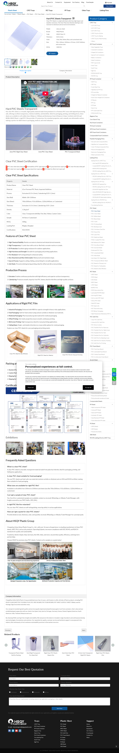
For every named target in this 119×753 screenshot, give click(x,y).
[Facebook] (9, 730)
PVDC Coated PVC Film (97, 240)
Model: (48, 29)
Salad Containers (95, 60)
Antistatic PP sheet (96, 415)
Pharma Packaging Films (98, 149)
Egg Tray (93, 70)
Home (88, 724)
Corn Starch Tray (95, 119)
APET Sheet (94, 274)
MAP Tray (94, 82)
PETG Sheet (94, 277)
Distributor (13, 692)
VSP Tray (93, 84)
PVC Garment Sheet (96, 247)
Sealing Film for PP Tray (97, 181)
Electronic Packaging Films (98, 152)
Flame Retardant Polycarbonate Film (101, 374)
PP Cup (93, 102)
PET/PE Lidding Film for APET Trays (102, 171)
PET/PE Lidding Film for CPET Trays (102, 176)
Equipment (67, 2)
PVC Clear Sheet (95, 211)
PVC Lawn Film (95, 234)
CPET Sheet (94, 285)
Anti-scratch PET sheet (97, 298)
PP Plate (93, 105)
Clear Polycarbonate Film (98, 371)
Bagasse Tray (94, 116)
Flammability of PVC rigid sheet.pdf (37, 166)
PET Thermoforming (96, 308)
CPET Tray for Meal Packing (98, 38)
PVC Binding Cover (96, 226)
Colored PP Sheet (96, 410)
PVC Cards (94, 221)
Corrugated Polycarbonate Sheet (100, 390)
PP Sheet (92, 404)
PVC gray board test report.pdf (57, 166)
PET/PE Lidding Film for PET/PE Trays (103, 202)
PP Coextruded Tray (96, 110)
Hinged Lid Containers (97, 52)
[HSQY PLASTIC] (17, 722)
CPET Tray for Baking (97, 36)
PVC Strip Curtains (96, 325)
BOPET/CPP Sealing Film (99, 184)
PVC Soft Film (94, 316)
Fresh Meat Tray (95, 87)
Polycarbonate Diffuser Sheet (99, 393)
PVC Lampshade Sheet (97, 253)
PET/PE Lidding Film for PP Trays (102, 187)
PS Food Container (95, 126)
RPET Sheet (94, 282)
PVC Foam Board (95, 346)
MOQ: (48, 47)
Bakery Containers (96, 57)
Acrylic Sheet (94, 360)
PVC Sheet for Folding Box (98, 266)
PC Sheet (62, 737)
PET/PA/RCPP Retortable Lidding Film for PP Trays (104, 197)
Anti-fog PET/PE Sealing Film (100, 163)
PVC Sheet (93, 208)
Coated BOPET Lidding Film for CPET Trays (104, 179)
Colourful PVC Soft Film (98, 322)
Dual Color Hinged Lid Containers (100, 97)
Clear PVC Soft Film (96, 319)
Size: (47, 42)
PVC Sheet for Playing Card (98, 263)
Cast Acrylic (94, 363)
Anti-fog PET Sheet (96, 295)
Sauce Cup (94, 108)
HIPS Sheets (94, 429)
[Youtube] (16, 730)
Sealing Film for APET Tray (98, 160)
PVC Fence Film (95, 232)
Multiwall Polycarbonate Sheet (99, 388)
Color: (48, 39)
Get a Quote (109, 6)
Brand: (48, 31)
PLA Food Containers (96, 122)
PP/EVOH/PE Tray (96, 113)
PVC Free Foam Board (97, 349)
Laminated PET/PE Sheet (97, 293)
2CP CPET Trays (95, 28)
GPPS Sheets (94, 426)
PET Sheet (93, 271)
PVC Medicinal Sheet (97, 237)
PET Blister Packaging (97, 311)
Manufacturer (25, 692)
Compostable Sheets (96, 401)
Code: (48, 34)
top (116, 746)
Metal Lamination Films (97, 154)
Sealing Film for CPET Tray (98, 173)
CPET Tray (93, 22)
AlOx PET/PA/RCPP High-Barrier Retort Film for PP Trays (104, 192)
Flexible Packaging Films (97, 139)
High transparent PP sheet (98, 407)
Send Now (59, 708)
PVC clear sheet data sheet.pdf (16, 166)
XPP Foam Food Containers (98, 132)
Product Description (25, 70)
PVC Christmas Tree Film (98, 229)
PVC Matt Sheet (95, 255)
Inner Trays (94, 65)
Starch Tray (37, 733)
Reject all (31, 387)
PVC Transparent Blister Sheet (99, 260)
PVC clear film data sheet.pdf (76, 166)
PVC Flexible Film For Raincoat (99, 327)
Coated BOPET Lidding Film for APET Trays (104, 166)
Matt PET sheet (95, 303)
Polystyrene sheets (96, 431)
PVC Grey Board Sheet (97, 245)
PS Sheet (92, 423)
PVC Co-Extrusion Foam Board (99, 357)
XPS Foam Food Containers (98, 129)
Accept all (88, 387)
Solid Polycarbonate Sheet (98, 385)
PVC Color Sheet (95, 213)
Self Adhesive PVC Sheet (98, 242)
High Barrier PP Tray (97, 89)
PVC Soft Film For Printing (98, 343)
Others (93, 41)
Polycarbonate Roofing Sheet (99, 395)
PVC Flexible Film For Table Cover (100, 330)
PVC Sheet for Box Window (98, 268)
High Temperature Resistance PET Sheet (102, 313)
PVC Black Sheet (95, 219)
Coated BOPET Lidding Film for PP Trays (104, 194)
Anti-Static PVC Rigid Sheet (98, 258)
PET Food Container (96, 44)
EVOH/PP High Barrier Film (100, 189)
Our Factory (76, 2)
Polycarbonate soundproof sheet (100, 398)
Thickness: (49, 37)
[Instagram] (20, 730)
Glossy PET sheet (95, 300)
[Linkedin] (13, 730)
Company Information (65, 70)
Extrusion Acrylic (96, 365)
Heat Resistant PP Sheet (97, 418)
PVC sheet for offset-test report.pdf (54, 169)
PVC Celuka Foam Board (98, 354)
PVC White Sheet (96, 216)
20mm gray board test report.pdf (33, 169)
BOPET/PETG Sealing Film (100, 168)
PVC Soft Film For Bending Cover (100, 338)
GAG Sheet (94, 279)
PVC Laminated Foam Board (99, 351)
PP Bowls (93, 100)
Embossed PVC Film (96, 250)
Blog (82, 2)
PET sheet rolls (95, 306)
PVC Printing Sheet (96, 224)
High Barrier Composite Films (99, 144)
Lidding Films (94, 158)
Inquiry (53, 53)
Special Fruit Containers (97, 55)
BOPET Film (94, 287)
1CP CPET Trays (95, 25)
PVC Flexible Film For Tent (98, 332)
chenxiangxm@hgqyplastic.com (22, 727)
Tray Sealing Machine (97, 205)
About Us (50, 2)
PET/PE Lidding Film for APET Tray (100, 438)
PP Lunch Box (95, 92)
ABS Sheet (93, 434)
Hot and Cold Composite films (99, 141)
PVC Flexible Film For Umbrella (100, 335)
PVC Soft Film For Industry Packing (100, 340)
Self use (46, 692)
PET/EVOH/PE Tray (96, 73)
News (88, 737)
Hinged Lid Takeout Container (99, 95)
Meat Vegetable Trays (97, 47)
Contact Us (58, 2)
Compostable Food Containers (99, 135)
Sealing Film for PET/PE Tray (99, 200)
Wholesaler (36, 692)
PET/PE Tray (94, 76)
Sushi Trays (94, 68)
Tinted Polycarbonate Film (98, 379)
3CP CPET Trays (95, 30)
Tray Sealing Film (38, 737)
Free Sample (89, 2)
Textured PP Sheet (96, 412)
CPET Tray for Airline (97, 33)
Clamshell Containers (97, 49)
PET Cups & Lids (95, 63)
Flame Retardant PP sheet (98, 420)
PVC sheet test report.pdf (14, 169)
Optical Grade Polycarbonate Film (100, 376)
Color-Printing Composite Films (100, 147)
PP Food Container (95, 79)
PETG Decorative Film (97, 290)
